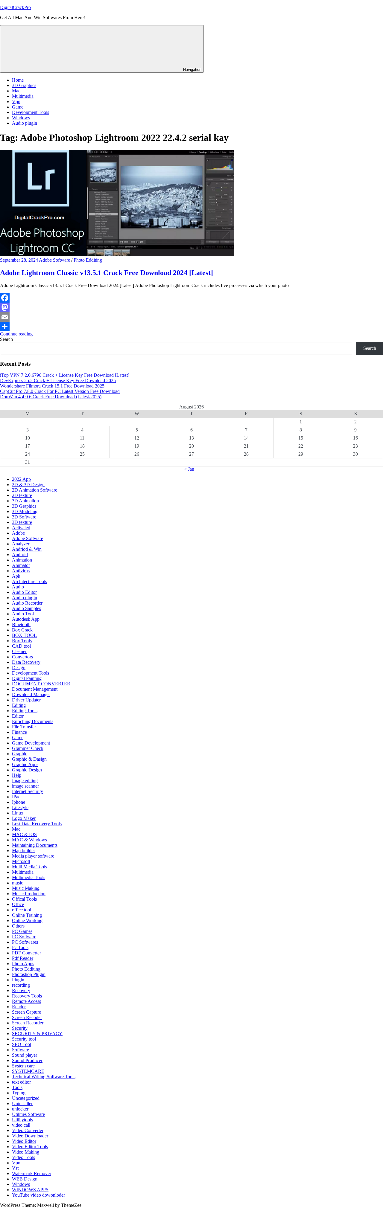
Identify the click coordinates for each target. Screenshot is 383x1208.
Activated (21, 527)
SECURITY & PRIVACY (37, 1033)
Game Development (31, 742)
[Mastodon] (191, 307)
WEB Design (24, 1178)
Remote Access (26, 1001)
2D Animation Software (34, 489)
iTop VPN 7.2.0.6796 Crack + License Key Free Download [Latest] (64, 375)
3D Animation (25, 500)
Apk (16, 576)
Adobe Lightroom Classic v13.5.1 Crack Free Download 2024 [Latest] (106, 273)
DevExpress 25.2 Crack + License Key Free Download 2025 (58, 380)
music (17, 882)
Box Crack (22, 629)
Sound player (24, 1055)
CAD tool (21, 646)
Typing (18, 1092)
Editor (18, 716)
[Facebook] (191, 298)
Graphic (19, 753)
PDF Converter (26, 952)
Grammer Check (27, 748)
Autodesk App (25, 619)
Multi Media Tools (29, 866)
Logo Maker (24, 818)
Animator (21, 565)
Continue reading (16, 333)
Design (18, 667)
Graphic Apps (25, 764)
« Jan (189, 469)
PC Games (22, 931)
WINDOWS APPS (30, 1189)
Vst (15, 1168)
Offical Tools (24, 899)
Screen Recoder (27, 1017)
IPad (16, 796)
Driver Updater (26, 699)
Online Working (27, 920)
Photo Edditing (88, 260)
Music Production (28, 893)
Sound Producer (27, 1060)
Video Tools (23, 1157)
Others (18, 925)
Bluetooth (21, 624)
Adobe (18, 533)
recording (21, 985)
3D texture (22, 522)
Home (18, 80)
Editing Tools (24, 710)
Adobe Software (54, 260)
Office (18, 904)
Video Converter (27, 1130)
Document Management (34, 689)
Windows (21, 117)
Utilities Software (28, 1114)
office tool (21, 909)
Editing (19, 705)
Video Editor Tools (30, 1146)
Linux (17, 812)
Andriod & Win (27, 549)
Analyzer (20, 543)
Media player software (33, 855)
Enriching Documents (32, 721)
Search (6, 339)
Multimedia (23, 96)
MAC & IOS (24, 834)
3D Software (24, 516)
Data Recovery (26, 662)
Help (16, 775)
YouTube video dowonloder (38, 1195)
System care (23, 1065)
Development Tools (30, 112)
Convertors (22, 656)
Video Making (25, 1151)
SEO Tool (21, 1044)
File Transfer (24, 726)
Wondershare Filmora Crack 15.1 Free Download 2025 (52, 385)
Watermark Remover (31, 1173)
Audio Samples (26, 608)
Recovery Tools (27, 995)
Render (19, 1006)
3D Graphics (24, 85)
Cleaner (19, 651)
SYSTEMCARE (28, 1071)
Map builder (23, 850)
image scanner (25, 785)
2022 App (21, 479)
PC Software (24, 936)
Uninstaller (22, 1103)
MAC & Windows (29, 839)
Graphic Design (27, 769)
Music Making (25, 888)
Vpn (16, 101)
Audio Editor (24, 592)
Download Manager (31, 694)
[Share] (191, 326)
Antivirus (21, 570)
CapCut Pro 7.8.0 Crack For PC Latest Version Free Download (60, 391)
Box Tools (22, 640)
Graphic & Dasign (29, 759)
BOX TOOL (24, 635)
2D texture (22, 495)
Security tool (24, 1038)
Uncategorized (25, 1098)
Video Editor (24, 1141)
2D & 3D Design (28, 484)
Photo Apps (23, 963)
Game (17, 106)
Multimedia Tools (28, 877)
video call (21, 1125)
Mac (16, 90)
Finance (19, 732)
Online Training (27, 915)
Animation (22, 559)
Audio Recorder (27, 602)
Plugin (18, 979)
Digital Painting (27, 678)
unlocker (20, 1108)
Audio (18, 586)
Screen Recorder (27, 1022)
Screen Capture (26, 1012)
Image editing (25, 780)
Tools (17, 1087)
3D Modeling (24, 511)
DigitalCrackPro (15, 7)
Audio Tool (23, 613)
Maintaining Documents (34, 845)
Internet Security (27, 791)
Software (20, 1049)
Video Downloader (30, 1135)
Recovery (21, 990)
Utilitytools (22, 1119)
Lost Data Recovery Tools (37, 823)
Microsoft (21, 861)
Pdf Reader (22, 958)
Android (20, 554)
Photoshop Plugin (28, 974)
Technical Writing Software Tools (43, 1076)
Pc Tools (20, 947)
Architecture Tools (29, 581)
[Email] (191, 317)
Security (20, 1028)
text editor (21, 1082)
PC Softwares (25, 942)
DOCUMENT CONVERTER (41, 683)
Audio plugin (24, 123)
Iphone (18, 802)
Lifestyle (20, 807)
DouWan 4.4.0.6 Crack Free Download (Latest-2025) (50, 396)
